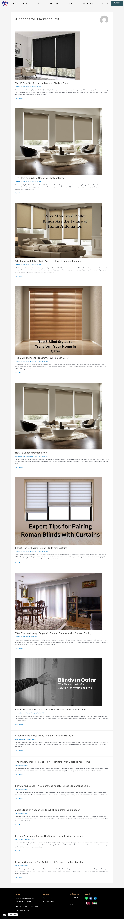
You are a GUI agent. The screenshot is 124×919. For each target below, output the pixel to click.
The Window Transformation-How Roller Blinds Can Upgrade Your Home (52, 761)
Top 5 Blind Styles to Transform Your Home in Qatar (41, 358)
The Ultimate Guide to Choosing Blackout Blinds (39, 178)
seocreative (34, 361)
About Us (41, 4)
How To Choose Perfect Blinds (31, 452)
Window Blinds (55, 4)
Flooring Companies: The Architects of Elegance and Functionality (49, 862)
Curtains (72, 4)
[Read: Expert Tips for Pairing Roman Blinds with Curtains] (58, 511)
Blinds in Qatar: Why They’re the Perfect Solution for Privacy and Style (51, 709)
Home (15, 4)
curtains (21, 839)
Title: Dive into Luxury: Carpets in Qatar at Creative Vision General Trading (53, 633)
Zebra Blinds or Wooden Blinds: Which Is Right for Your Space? (47, 810)
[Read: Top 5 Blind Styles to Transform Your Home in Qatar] (58, 320)
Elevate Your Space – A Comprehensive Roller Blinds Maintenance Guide (52, 786)
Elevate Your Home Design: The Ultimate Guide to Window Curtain (49, 836)
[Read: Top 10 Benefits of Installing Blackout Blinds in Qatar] (47, 55)
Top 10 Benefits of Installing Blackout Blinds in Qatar (42, 83)
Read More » (19, 98)
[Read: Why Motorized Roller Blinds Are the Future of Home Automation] (58, 230)
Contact (105, 4)
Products (26, 4)
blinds (29, 86)
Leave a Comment (20, 86)
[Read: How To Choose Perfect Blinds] (58, 416)
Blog (28, 636)
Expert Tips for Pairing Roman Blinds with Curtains (41, 548)
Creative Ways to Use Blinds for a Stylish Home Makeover (44, 735)
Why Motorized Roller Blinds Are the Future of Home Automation (48, 261)
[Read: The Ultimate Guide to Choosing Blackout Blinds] (58, 141)
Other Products (88, 4)
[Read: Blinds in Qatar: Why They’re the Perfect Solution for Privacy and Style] (58, 682)
